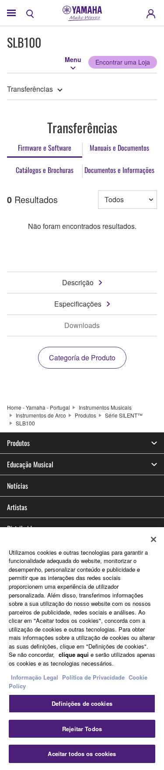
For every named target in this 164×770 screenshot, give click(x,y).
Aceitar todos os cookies (82, 753)
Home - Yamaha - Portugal (38, 407)
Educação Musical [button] (30, 464)
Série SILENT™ (124, 415)
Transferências (30, 89)
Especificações (77, 304)
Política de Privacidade (93, 677)
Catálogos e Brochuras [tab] (44, 170)
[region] (82, 648)
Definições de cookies (82, 703)
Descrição (78, 282)
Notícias (17, 485)
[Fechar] (153, 539)
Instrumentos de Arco (41, 415)
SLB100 (25, 423)
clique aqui (74, 654)
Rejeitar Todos (82, 729)
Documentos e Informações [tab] (119, 170)
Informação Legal (34, 677)
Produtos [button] (18, 443)
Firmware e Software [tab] (44, 147)
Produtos (85, 415)
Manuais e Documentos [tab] (119, 147)
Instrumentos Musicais (105, 407)
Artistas (17, 507)
